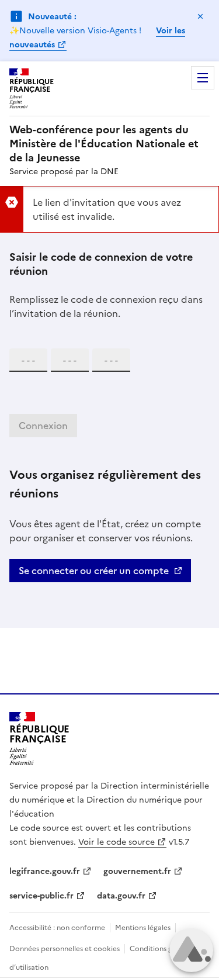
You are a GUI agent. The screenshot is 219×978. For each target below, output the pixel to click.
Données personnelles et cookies (64, 949)
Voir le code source (116, 842)
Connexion (43, 426)
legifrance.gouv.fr (44, 871)
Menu (202, 77)
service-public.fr (41, 896)
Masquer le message (200, 16)
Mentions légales (143, 927)
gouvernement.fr (137, 871)
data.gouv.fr (121, 896)
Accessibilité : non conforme (57, 927)
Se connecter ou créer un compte (94, 571)
